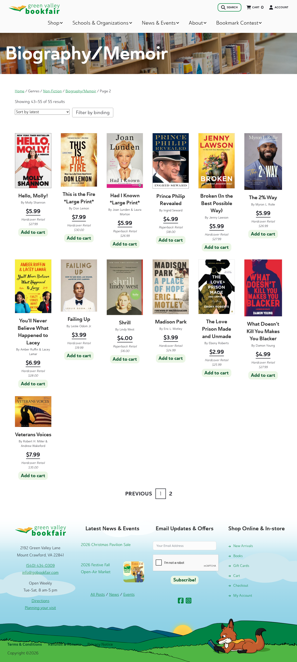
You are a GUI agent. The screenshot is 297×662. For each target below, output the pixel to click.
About (196, 23)
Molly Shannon (35, 202)
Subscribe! (184, 580)
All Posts (97, 594)
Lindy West (127, 329)
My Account (242, 595)
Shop (53, 23)
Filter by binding (93, 112)
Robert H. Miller (34, 441)
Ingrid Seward (173, 210)
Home (19, 91)
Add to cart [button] (33, 232)
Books (238, 556)
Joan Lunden (121, 210)
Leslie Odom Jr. (81, 326)
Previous (138, 493)
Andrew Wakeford (33, 446)
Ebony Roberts (219, 343)
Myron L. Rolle (265, 204)
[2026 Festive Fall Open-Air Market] (133, 571)
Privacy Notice (100, 644)
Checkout (240, 585)
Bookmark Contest (237, 23)
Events (129, 594)
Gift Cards (241, 566)
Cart (236, 576)
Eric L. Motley (173, 329)
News (114, 594)
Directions (40, 600)
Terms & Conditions (24, 644)
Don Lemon (81, 208)
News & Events (159, 23)
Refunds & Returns (64, 644)
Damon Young (265, 345)
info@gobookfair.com (40, 572)
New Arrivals (243, 546)
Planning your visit (40, 607)
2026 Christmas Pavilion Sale (106, 544)
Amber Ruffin (29, 349)
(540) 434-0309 (40, 565)
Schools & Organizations (100, 23)
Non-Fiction (52, 91)
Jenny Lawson (219, 217)
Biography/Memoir (80, 91)
